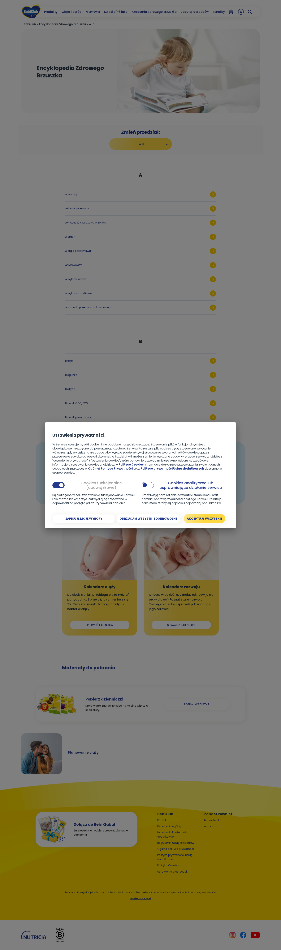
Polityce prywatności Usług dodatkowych (172, 468)
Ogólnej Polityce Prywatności (110, 468)
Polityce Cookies (131, 464)
